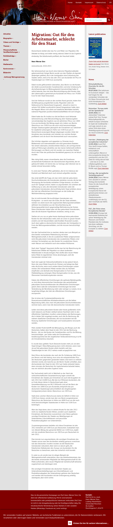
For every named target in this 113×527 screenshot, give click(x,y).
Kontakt (79, 2)
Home (70, 2)
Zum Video (93, 204)
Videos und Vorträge (11, 42)
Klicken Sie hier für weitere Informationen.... (91, 523)
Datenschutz (101, 2)
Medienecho (8, 64)
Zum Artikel (102, 104)
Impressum (89, 2)
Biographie (7, 38)
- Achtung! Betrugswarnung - (13, 78)
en (110, 2)
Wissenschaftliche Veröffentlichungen (11, 51)
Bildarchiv (7, 72)
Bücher (6, 60)
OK (70, 523)
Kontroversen (8, 69)
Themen (6, 46)
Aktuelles (7, 34)
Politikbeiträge (9, 56)
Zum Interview (103, 168)
